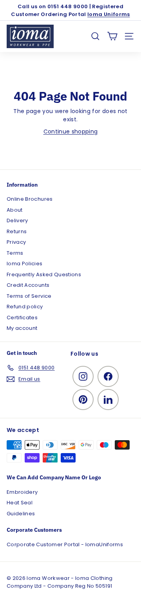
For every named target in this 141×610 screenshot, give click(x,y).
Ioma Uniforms (108, 14)
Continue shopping (70, 131)
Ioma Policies (25, 263)
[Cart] (112, 36)
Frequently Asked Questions (44, 274)
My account (22, 328)
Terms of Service (29, 296)
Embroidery (22, 492)
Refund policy (25, 306)
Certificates (22, 317)
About (15, 210)
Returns (17, 231)
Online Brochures (30, 199)
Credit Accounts (28, 285)
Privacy (16, 242)
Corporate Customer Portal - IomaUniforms (65, 544)
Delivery (17, 220)
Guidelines (21, 513)
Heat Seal (20, 502)
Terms (15, 253)
